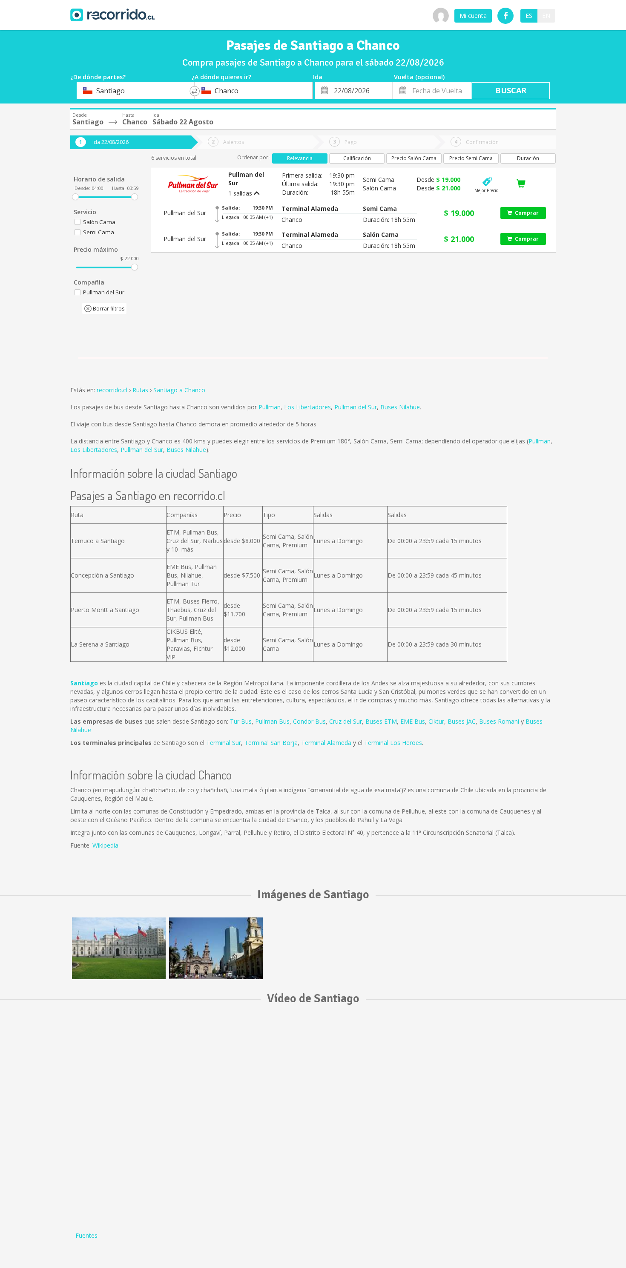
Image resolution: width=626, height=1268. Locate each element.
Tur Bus (241, 721)
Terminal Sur (223, 743)
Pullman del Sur (355, 407)
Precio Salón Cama (413, 158)
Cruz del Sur (345, 721)
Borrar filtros (108, 308)
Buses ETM (381, 721)
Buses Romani (499, 721)
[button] (309, 208)
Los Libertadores (307, 407)
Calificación (357, 158)
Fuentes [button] (86, 1235)
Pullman (269, 407)
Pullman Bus (272, 721)
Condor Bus (309, 721)
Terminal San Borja (271, 743)
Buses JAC (462, 721)
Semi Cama (98, 232)
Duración (528, 158)
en (546, 16)
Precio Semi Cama (471, 158)
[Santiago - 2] (215, 948)
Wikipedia (105, 845)
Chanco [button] (291, 220)
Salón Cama (99, 222)
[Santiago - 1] (118, 948)
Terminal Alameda (326, 743)
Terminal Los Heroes (393, 743)
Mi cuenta (473, 16)
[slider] (75, 196)
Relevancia (300, 158)
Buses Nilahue (400, 407)
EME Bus (412, 721)
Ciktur (436, 721)
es (528, 16)
